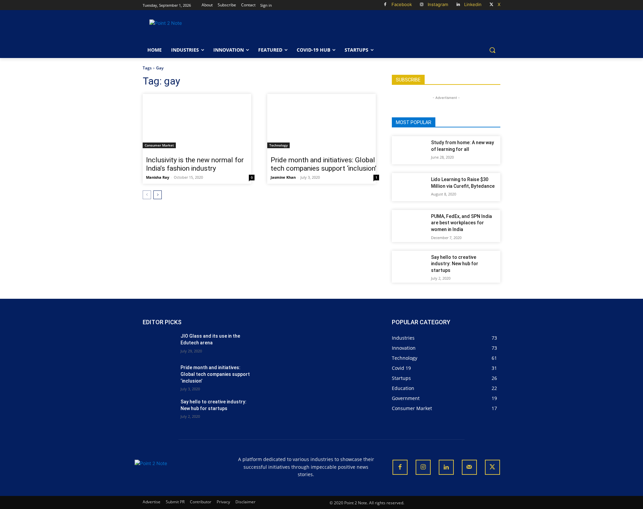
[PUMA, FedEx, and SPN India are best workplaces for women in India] (410, 224)
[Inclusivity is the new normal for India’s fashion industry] (197, 121)
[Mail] (469, 467)
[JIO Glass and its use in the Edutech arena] (159, 344)
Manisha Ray (157, 177)
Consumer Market (159, 145)
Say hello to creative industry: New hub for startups (454, 264)
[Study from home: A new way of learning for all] (410, 150)
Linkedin (473, 4)
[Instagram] (422, 5)
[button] (492, 50)
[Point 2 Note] (196, 29)
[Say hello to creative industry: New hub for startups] (410, 265)
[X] (491, 5)
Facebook (401, 4)
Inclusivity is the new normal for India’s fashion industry (195, 164)
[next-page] (157, 194)
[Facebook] (385, 5)
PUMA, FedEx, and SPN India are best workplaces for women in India (461, 223)
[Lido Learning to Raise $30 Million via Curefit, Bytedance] (410, 187)
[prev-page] (147, 194)
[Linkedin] (458, 5)
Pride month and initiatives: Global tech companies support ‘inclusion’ (323, 164)
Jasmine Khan (283, 177)
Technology (278, 145)
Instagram (438, 4)
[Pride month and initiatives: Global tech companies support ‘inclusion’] (321, 121)
